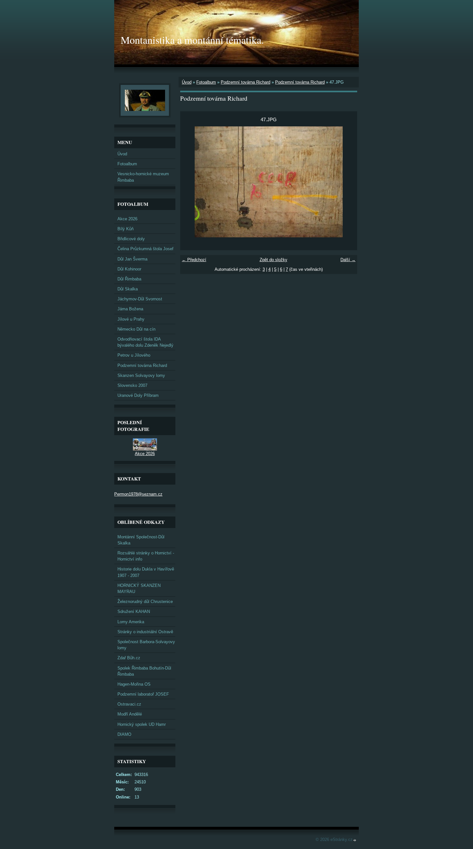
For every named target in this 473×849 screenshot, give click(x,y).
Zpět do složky (273, 259)
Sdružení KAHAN (133, 611)
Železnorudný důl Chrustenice (145, 601)
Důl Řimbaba (129, 279)
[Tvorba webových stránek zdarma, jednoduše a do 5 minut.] (355, 840)
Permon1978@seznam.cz (138, 494)
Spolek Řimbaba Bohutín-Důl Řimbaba (144, 671)
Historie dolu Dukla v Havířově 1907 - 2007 (145, 572)
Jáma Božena (130, 308)
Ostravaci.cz (129, 704)
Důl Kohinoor (129, 269)
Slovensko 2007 (132, 385)
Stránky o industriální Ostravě (145, 631)
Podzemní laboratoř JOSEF (143, 694)
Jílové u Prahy (130, 319)
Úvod (186, 82)
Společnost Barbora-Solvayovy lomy (146, 644)
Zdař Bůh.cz (128, 657)
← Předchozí (194, 259)
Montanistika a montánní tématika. (192, 40)
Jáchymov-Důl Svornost (139, 299)
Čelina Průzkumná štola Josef (145, 248)
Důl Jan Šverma (132, 259)
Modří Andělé (129, 714)
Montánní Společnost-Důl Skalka (140, 539)
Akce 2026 (127, 218)
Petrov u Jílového (133, 355)
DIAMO (124, 734)
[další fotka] (346, 181)
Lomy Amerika (130, 621)
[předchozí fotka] (190, 181)
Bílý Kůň (125, 228)
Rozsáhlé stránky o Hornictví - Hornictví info (145, 556)
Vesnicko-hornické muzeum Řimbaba (143, 176)
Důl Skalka (127, 289)
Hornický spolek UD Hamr (141, 724)
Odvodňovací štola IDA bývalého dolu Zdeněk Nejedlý (145, 342)
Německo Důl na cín (136, 329)
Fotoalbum (206, 82)
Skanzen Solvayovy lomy (141, 375)
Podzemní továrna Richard (245, 82)
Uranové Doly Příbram (138, 395)
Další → (348, 259)
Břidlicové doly (131, 238)
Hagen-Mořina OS (134, 684)
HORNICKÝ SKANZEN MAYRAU (139, 588)
